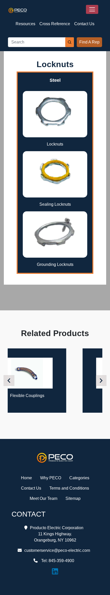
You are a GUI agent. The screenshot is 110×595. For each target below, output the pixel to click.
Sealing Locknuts (55, 204)
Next (101, 380)
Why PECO (50, 478)
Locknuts (55, 144)
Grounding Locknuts (55, 264)
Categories (79, 478)
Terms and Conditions (69, 488)
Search (69, 42)
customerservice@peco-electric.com (57, 550)
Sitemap (73, 498)
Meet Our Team (43, 498)
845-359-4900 (61, 560)
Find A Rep (89, 42)
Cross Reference (54, 24)
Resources (25, 24)
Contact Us (84, 24)
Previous (9, 380)
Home (26, 478)
